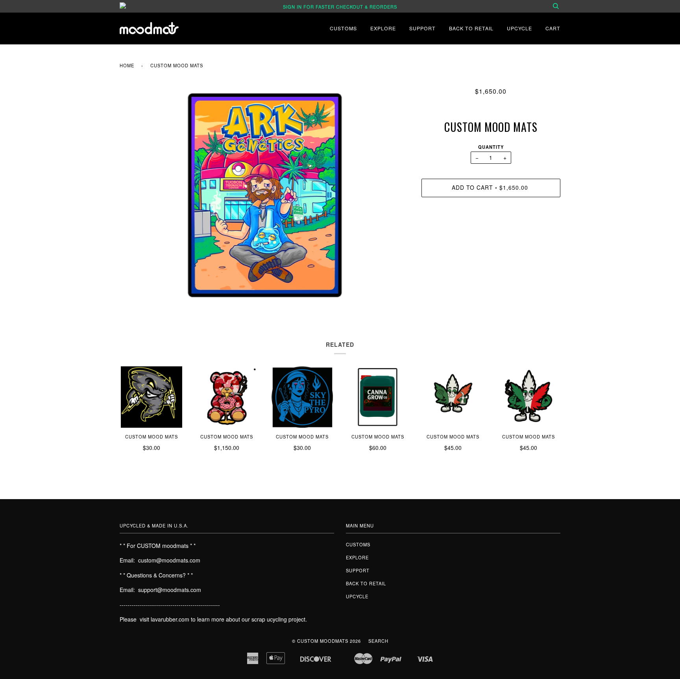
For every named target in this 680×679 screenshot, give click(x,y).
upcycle (519, 28)
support (422, 28)
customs (343, 28)
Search (378, 641)
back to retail (471, 28)
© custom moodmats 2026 (326, 641)
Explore (383, 28)
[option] (265, 195)
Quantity (491, 147)
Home (127, 65)
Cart (552, 28)
